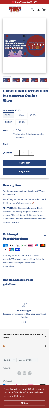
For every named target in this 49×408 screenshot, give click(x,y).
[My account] (38, 9)
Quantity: (7, 153)
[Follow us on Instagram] (24, 373)
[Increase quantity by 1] (31, 153)
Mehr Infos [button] (19, 396)
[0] (44, 10)
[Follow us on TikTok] (30, 373)
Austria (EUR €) (25, 360)
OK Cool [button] (24, 403)
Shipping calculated (35, 134)
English (7, 360)
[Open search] (33, 10)
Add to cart (24, 163)
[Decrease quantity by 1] (17, 153)
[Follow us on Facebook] (19, 373)
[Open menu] (4, 10)
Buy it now (24, 171)
